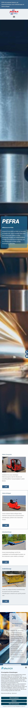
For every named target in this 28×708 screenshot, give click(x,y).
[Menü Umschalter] (14, 17)
